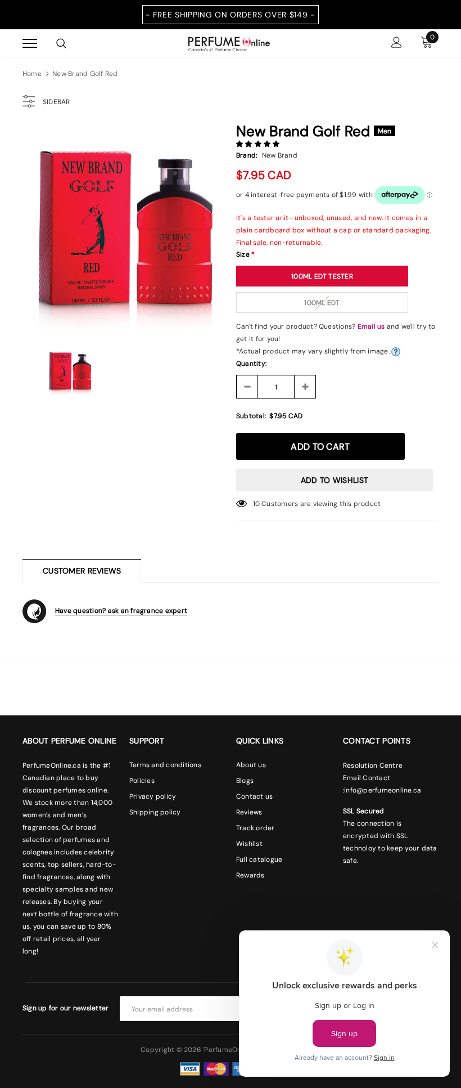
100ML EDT (322, 302)
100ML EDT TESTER (322, 276)
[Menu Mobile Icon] (29, 43)
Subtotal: (251, 415)
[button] (259, 144)
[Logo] (229, 42)
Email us (371, 326)
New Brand (279, 155)
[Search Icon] (61, 43)
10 (256, 503)
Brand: (246, 155)
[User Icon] (396, 43)
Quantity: (251, 363)
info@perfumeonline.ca (382, 790)
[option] (123, 228)
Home (32, 73)
